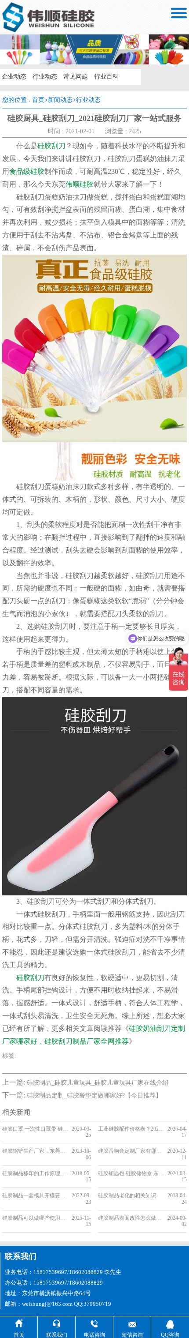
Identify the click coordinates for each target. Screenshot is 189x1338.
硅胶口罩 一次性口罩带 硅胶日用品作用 (35, 1129)
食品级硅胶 (26, 171)
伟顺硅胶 (79, 184)
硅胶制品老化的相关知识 (127, 1195)
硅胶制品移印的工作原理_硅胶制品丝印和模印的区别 (35, 1173)
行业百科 (106, 76)
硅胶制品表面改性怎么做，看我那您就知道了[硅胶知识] (131, 1218)
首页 (38, 100)
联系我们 (20, 1256)
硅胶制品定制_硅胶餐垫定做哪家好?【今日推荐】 (94, 1095)
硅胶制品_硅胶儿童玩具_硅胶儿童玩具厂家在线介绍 (97, 1082)
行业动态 (45, 76)
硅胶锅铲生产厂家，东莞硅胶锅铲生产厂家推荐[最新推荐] (35, 1151)
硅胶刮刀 (51, 146)
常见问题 (75, 76)
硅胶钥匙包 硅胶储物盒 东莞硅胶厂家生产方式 (131, 1173)
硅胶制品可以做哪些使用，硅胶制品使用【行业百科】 (35, 1218)
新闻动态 (60, 100)
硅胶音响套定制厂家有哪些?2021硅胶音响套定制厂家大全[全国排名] (131, 1151)
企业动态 (14, 76)
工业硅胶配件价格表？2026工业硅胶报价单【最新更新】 (131, 1129)
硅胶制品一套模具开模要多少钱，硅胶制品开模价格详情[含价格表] (35, 1195)
